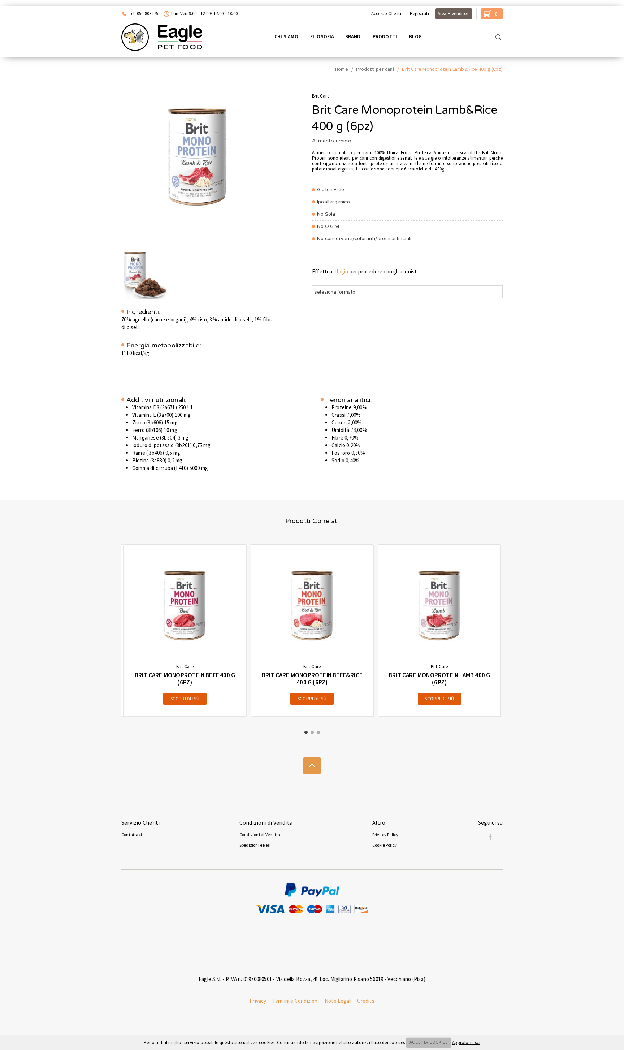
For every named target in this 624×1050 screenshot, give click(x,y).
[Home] (161, 37)
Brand (353, 36)
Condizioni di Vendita (259, 834)
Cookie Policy (384, 845)
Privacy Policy (385, 834)
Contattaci (131, 834)
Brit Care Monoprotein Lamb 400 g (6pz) (439, 678)
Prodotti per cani (375, 69)
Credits (365, 1000)
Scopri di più (185, 699)
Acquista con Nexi (24, 3)
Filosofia (322, 36)
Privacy (258, 1000)
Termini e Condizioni (295, 1000)
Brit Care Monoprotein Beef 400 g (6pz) (185, 678)
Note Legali (338, 1000)
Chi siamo (286, 36)
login (342, 271)
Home (341, 69)
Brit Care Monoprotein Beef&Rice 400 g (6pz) (312, 678)
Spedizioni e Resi (254, 845)
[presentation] (106, 630)
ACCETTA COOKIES (428, 1042)
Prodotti (385, 36)
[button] (306, 732)
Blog (415, 36)
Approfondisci (466, 1042)
